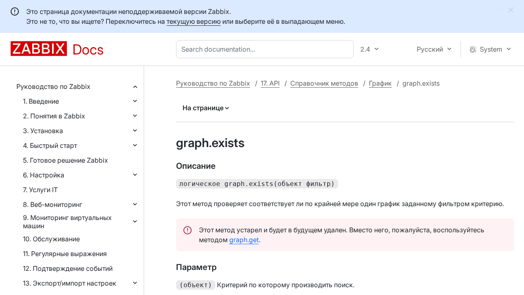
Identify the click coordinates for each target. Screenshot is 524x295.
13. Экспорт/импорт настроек (69, 283)
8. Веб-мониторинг (52, 204)
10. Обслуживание (51, 239)
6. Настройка (43, 175)
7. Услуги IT (40, 190)
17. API (270, 83)
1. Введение (41, 101)
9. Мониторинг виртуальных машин (67, 221)
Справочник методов (324, 83)
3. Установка (43, 131)
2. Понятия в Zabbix (54, 116)
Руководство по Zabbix (53, 86)
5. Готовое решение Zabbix (65, 160)
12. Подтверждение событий (68, 268)
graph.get (244, 240)
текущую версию (194, 21)
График (380, 83)
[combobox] (266, 49)
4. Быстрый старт (50, 145)
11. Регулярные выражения (65, 254)
